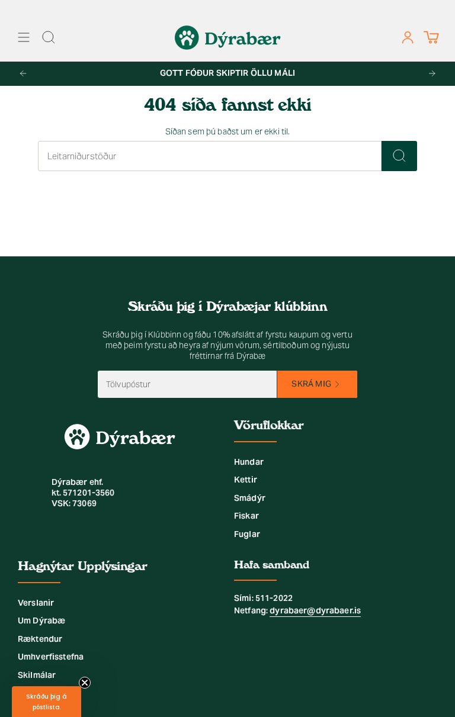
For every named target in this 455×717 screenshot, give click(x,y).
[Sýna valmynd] (24, 38)
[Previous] (23, 73)
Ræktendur (40, 639)
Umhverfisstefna (51, 656)
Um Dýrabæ (41, 620)
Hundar (249, 461)
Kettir (245, 479)
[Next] (432, 73)
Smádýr (249, 498)
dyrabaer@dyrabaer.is (315, 610)
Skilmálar (37, 675)
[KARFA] (431, 38)
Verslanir (36, 602)
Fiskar (246, 515)
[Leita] (399, 156)
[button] (46, 701)
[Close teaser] (85, 683)
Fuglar (247, 534)
